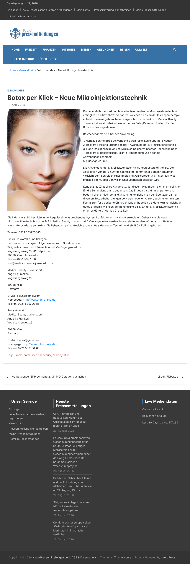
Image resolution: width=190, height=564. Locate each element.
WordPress (169, 557)
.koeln (18, 355)
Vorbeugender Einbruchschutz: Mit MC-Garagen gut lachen (49, 376)
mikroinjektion (61, 355)
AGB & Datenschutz (84, 557)
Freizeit (31, 49)
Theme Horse (122, 557)
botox (27, 355)
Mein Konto (83, 9)
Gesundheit (106, 49)
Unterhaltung (23, 59)
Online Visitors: (152, 409)
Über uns (46, 59)
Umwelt (141, 49)
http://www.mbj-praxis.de (39, 299)
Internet (69, 49)
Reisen (125, 49)
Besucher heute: (152, 415)
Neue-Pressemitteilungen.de (50, 557)
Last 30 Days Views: (155, 422)
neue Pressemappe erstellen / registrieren (47, 9)
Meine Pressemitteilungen (151, 9)
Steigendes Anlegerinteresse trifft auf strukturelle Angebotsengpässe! (71, 506)
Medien (86, 49)
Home (16, 49)
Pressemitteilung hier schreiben (112, 9)
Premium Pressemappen (23, 16)
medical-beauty (41, 355)
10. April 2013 (15, 104)
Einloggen (12, 9)
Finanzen (49, 49)
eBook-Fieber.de (168, 376)
